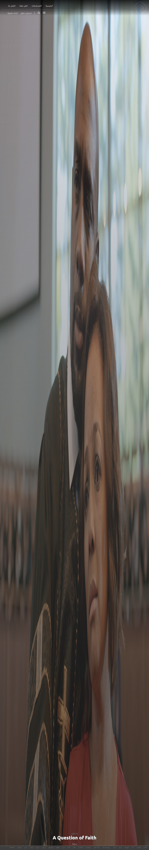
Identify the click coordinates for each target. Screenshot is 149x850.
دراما (74, 844)
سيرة (37, 847)
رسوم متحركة (106, 847)
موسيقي (50, 847)
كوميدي (126, 847)
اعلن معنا (23, 5)
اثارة (69, 847)
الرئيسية (49, 5)
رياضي (32, 847)
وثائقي (57, 847)
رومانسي (88, 847)
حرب (63, 847)
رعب (132, 847)
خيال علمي (96, 847)
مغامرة (139, 847)
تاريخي (44, 847)
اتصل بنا (11, 5)
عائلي (74, 847)
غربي (25, 847)
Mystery (12, 847)
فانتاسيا (80, 847)
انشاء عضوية (13, 13)
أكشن (145, 847)
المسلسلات (37, 5)
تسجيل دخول (26, 13)
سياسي (19, 847)
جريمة (115, 847)
